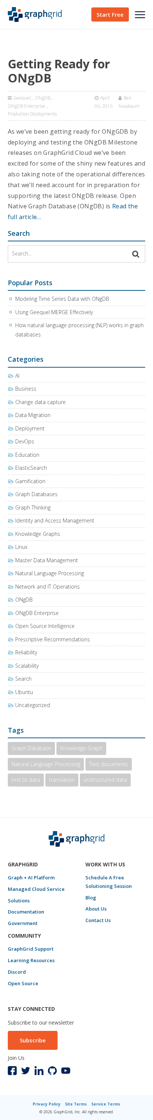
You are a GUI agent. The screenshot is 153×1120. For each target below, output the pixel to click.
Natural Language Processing (49, 573)
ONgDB (42, 98)
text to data (26, 779)
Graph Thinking (33, 507)
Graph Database (31, 748)
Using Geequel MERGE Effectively (54, 312)
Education (27, 454)
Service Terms (105, 1104)
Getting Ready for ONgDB (59, 71)
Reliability (26, 652)
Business (25, 388)
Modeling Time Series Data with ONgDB (62, 298)
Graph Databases (36, 494)
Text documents (108, 764)
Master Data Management (46, 560)
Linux (21, 546)
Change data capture (40, 402)
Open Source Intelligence (45, 625)
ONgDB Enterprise (26, 106)
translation (62, 779)
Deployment (30, 428)
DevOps (24, 441)
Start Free (110, 14)
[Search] (136, 254)
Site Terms (76, 1104)
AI (17, 375)
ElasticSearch (31, 467)
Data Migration (33, 415)
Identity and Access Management (54, 520)
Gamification (30, 481)
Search (23, 678)
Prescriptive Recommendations (52, 639)
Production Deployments (32, 114)
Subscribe (33, 1040)
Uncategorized (32, 705)
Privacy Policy (47, 1104)
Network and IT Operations (47, 586)
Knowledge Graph (81, 748)
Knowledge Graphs (37, 533)
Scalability (27, 665)
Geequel (22, 98)
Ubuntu (24, 692)
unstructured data (105, 779)
